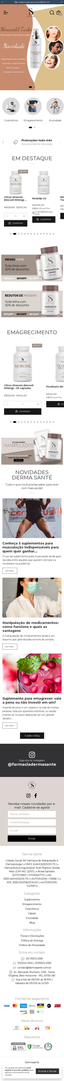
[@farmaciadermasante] (32, 755)
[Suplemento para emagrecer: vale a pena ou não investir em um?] (32, 674)
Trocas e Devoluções (32, 935)
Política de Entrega (32, 940)
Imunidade (32, 918)
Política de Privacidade (32, 945)
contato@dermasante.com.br (34, 967)
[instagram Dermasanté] (28, 795)
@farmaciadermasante (32, 764)
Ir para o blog (32, 735)
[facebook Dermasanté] (35, 795)
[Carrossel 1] (32, 47)
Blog (32, 922)
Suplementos (32, 899)
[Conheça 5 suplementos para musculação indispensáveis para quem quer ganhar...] (32, 518)
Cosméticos (32, 908)
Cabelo (32, 913)
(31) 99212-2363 (34, 958)
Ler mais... (10, 570)
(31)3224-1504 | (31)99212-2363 (34, 963)
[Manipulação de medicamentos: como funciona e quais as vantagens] (32, 598)
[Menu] (6, 12)
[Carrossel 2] (32, 300)
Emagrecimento (32, 904)
